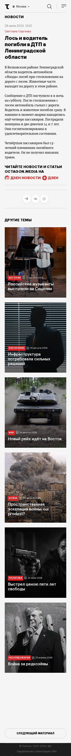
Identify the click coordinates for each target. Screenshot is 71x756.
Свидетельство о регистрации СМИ (37, 751)
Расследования (19, 658)
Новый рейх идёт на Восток (35, 439)
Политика (15, 578)
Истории (15, 278)
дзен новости (26, 178)
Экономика (17, 348)
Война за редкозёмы (28, 664)
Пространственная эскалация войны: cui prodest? (28, 509)
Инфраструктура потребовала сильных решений (29, 359)
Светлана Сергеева (18, 31)
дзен (53, 178)
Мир (11, 433)
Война (13, 498)
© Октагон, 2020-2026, (35, 746)
